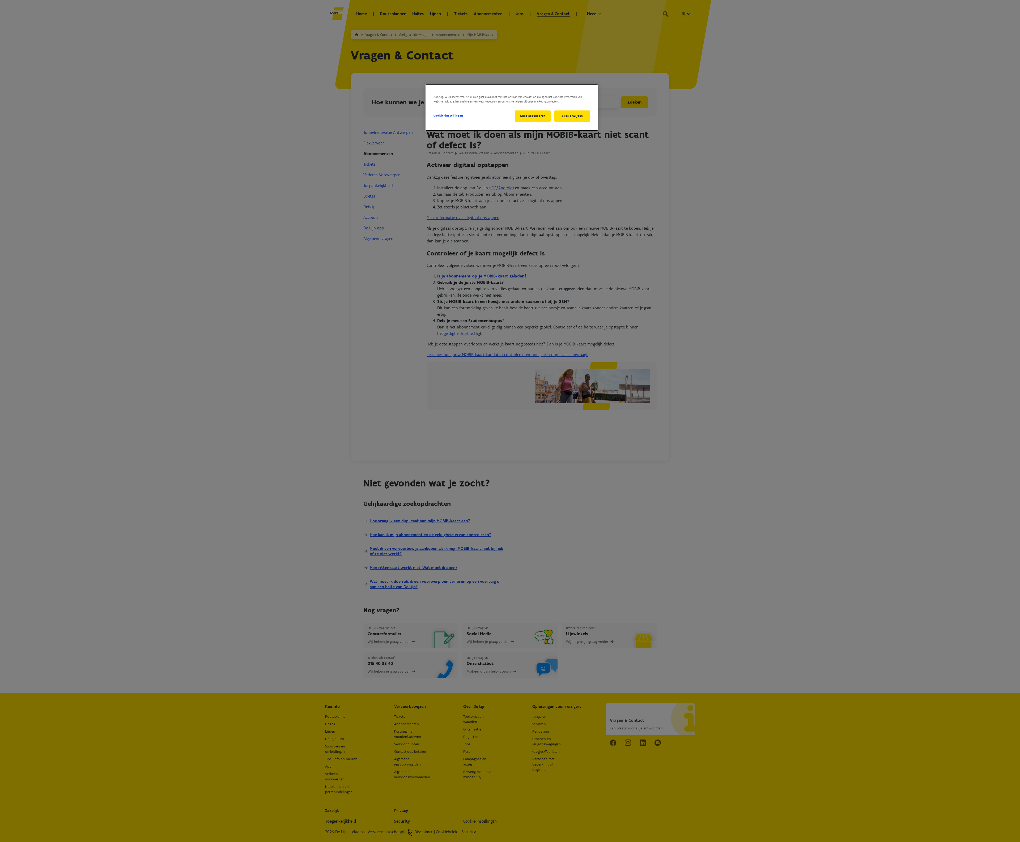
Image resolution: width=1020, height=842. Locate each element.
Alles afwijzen (572, 116)
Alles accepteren (532, 116)
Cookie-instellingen (448, 115)
